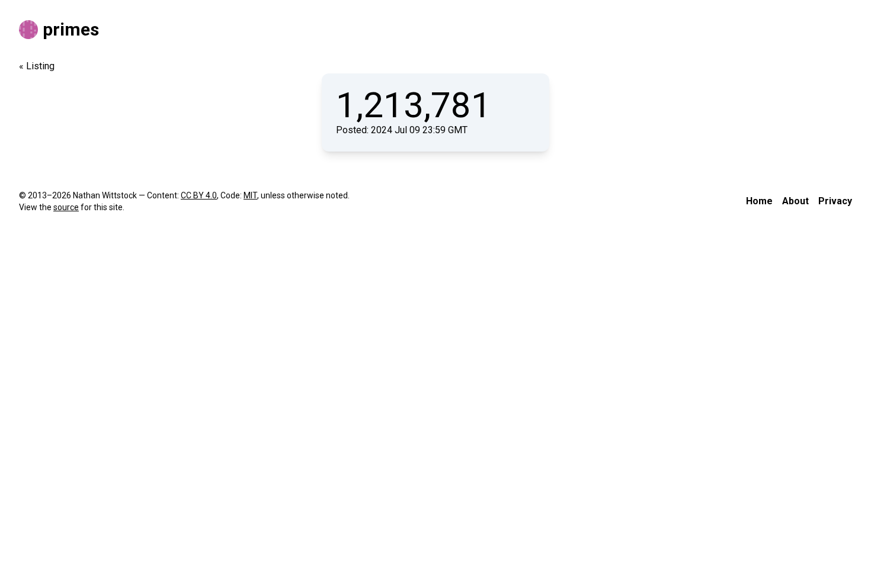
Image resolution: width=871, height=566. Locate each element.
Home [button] (759, 201)
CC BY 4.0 (199, 195)
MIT (250, 195)
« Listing (37, 66)
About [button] (795, 201)
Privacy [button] (835, 201)
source (66, 207)
